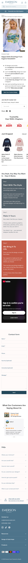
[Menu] (2, 2)
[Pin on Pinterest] (10, 111)
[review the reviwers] (6, 426)
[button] (25, 2)
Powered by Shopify (16, 559)
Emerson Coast (5, 54)
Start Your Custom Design (10, 92)
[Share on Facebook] (6, 111)
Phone (3, 353)
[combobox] (14, 6)
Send (14, 392)
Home (3, 15)
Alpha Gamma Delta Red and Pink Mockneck (18, 156)
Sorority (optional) (7, 360)
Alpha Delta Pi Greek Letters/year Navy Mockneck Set (6, 158)
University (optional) (7, 368)
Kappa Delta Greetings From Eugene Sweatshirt (12, 16)
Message (4, 375)
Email (3, 346)
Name (3, 339)
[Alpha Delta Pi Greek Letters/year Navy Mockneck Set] (7, 144)
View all (24, 134)
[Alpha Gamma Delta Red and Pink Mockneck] (19, 144)
